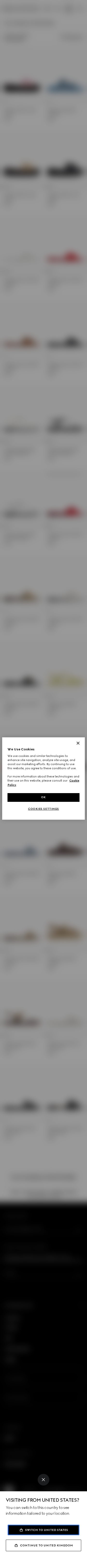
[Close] (43, 1480)
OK (43, 797)
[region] (43, 778)
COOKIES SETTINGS (43, 808)
